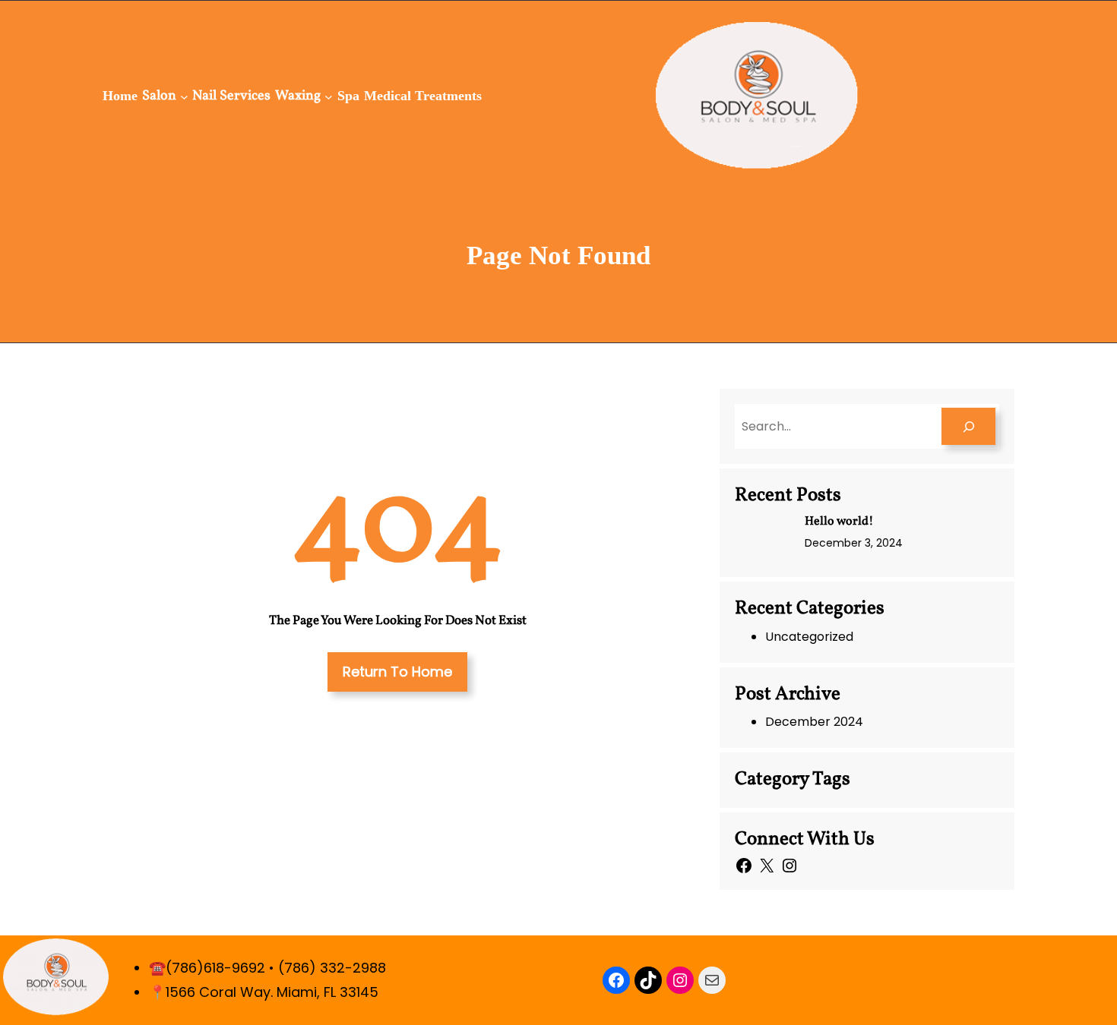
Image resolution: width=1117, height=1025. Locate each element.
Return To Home (397, 671)
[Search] (968, 426)
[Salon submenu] (184, 96)
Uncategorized (809, 636)
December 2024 (814, 721)
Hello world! (839, 521)
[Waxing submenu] (328, 96)
